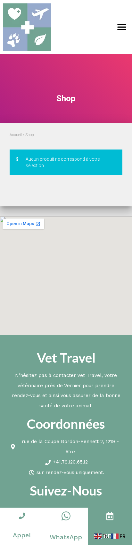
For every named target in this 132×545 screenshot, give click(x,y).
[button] (121, 27)
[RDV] (110, 516)
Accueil (16, 135)
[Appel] (22, 516)
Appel (22, 535)
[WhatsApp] (66, 516)
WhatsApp (66, 537)
